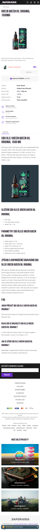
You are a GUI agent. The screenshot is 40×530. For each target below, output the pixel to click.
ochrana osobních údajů (20, 524)
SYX (14, 430)
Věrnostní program (20, 383)
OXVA (35, 428)
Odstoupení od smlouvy (20, 396)
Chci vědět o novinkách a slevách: (12, 366)
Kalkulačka (20, 387)
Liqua (19, 425)
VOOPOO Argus (20, 428)
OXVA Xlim (29, 428)
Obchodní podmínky (20, 390)
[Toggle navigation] (38, 2)
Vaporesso (35, 425)
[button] (27, 2)
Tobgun (29, 425)
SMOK (24, 425)
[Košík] (34, 2)
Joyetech (14, 425)
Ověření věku (20, 403)
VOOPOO (19, 430)
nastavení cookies (33, 524)
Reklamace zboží (20, 400)
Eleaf (9, 425)
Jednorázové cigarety (9, 428)
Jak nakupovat (20, 393)
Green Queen (21, 85)
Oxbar (25, 430)
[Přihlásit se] (31, 2)
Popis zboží (5, 132)
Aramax (4, 425)
